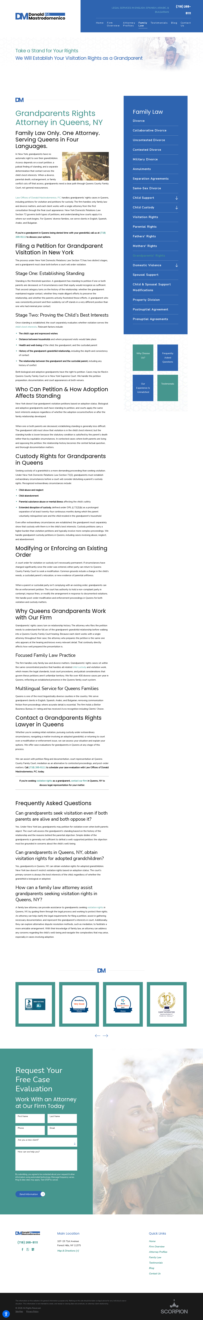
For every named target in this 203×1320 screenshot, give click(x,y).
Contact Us (154, 1273)
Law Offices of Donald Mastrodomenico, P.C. (38, 197)
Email (52, 1128)
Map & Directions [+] (68, 1250)
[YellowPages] (27, 1249)
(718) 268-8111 (183, 10)
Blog (151, 1268)
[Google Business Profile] (33, 1249)
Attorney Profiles (158, 1252)
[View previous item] (97, 1035)
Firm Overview (156, 1246)
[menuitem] (100, 24)
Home (152, 1241)
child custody (79, 667)
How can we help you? (29, 1152)
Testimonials (156, 1262)
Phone (21, 1128)
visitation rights (44, 780)
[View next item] (105, 1035)
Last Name (55, 1116)
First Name (23, 1116)
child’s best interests (26, 326)
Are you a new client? (28, 1140)
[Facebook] (22, 1249)
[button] (6, 1314)
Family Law (155, 1257)
